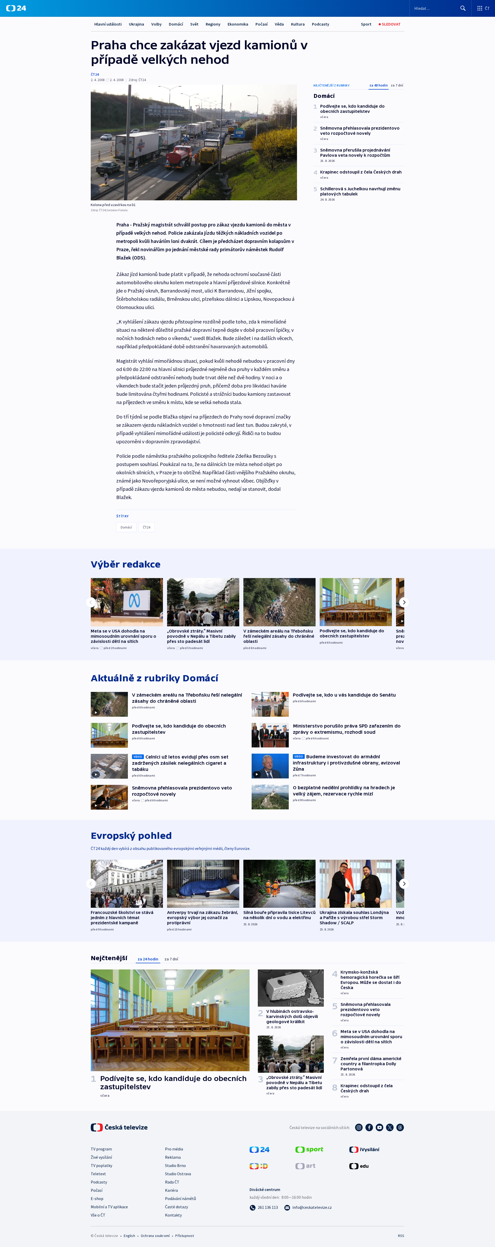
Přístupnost (184, 1235)
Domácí (176, 24)
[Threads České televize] (400, 1127)
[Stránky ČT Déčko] (259, 1165)
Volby (156, 24)
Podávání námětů (180, 1198)
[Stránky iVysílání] (364, 1149)
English (129, 1235)
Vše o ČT (98, 1215)
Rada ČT (172, 1182)
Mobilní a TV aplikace (109, 1206)
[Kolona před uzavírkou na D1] (194, 142)
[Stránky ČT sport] (309, 1149)
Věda (279, 24)
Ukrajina (136, 24)
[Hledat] (463, 8)
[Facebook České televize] (369, 1127)
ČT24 (95, 74)
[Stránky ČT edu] (358, 1165)
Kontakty (173, 1215)
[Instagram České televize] (359, 1127)
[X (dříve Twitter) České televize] (390, 1127)
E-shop (97, 1198)
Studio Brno (175, 1165)
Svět (194, 24)
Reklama (173, 1157)
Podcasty (320, 24)
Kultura (298, 24)
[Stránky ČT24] (259, 1149)
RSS (401, 1235)
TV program (101, 1148)
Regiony (213, 24)
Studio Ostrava (178, 1173)
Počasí (261, 24)
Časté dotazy (176, 1206)
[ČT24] (16, 8)
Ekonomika (238, 24)
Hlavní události (108, 24)
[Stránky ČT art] (305, 1165)
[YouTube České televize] (379, 1127)
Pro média (174, 1148)
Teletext (98, 1173)
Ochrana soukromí (155, 1235)
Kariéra (171, 1190)
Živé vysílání (101, 1157)
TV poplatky (101, 1165)
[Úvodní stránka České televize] (119, 1127)
